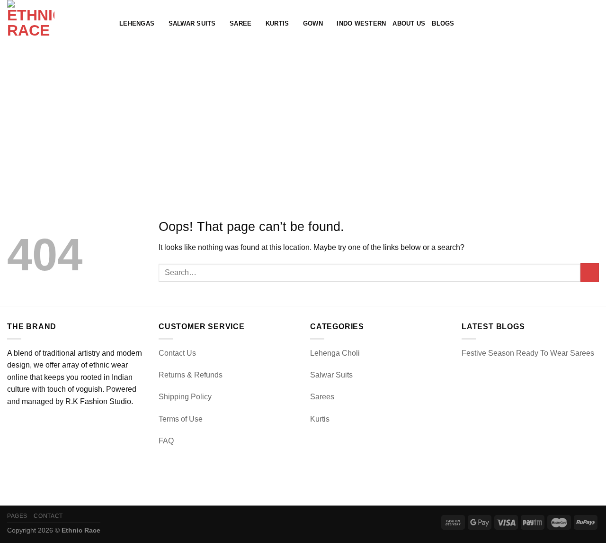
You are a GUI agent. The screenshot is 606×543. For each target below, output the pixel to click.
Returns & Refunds (191, 375)
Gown (313, 23)
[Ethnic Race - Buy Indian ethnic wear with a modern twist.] (56, 23)
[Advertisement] (303, 118)
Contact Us (177, 353)
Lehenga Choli (335, 353)
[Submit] (589, 272)
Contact (48, 516)
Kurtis (277, 23)
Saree (240, 23)
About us (408, 23)
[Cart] (594, 23)
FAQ (166, 441)
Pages (17, 516)
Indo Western (361, 23)
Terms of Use (181, 419)
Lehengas (136, 23)
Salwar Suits (192, 23)
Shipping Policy (185, 397)
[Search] (563, 24)
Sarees (322, 397)
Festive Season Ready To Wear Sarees (528, 353)
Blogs (443, 23)
